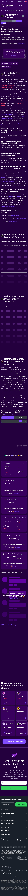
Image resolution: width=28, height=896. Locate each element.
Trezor (3, 125)
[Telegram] (5, 847)
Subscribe (21, 804)
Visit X (24, 463)
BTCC (15, 114)
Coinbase (4, 114)
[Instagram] (19, 847)
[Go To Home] (2, 10)
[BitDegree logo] (6, 866)
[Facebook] (11, 847)
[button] (21, 5)
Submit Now (16, 493)
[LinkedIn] (13, 847)
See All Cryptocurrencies (14, 742)
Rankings (11, 10)
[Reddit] (22, 847)
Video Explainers (21, 218)
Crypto (6, 10)
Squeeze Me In (14, 788)
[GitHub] (25, 847)
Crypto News (15, 215)
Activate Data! (21, 43)
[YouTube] (8, 847)
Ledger (18, 123)
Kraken (10, 114)
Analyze (8, 702)
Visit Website (22, 517)
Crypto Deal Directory (7, 181)
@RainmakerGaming (10, 415)
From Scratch (13, 221)
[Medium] (16, 847)
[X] (2, 847)
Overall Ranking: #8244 (6, 20)
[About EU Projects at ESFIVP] (7, 857)
